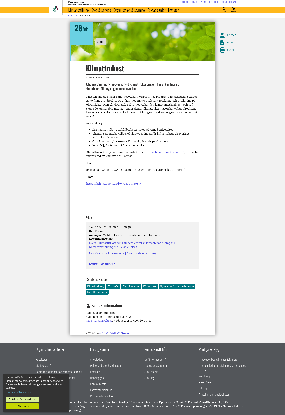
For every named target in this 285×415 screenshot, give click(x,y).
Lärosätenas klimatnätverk (163, 152)
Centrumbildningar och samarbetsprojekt (59, 372)
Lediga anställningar (156, 365)
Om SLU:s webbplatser (187, 406)
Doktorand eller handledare (105, 365)
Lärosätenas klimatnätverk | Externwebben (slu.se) (122, 253)
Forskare (95, 372)
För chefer (113, 286)
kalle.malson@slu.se (99, 320)
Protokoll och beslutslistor (214, 394)
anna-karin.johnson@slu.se (114, 333)
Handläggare (97, 378)
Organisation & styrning (129, 10)
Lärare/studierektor (101, 390)
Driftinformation (153, 359)
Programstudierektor (102, 396)
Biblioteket (42, 365)
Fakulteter (41, 359)
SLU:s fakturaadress (157, 406)
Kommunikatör (98, 384)
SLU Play (149, 378)
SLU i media (151, 372)
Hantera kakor (232, 406)
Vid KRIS (214, 406)
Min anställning (78, 10)
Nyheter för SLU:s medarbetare (177, 286)
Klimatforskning (95, 286)
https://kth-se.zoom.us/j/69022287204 (112, 183)
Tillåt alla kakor (22, 406)
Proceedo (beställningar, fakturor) (218, 359)
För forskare (149, 286)
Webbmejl (204, 376)
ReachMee (205, 382)
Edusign (203, 388)
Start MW (72, 15)
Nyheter (173, 10)
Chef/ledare (96, 359)
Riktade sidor (156, 10)
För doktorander (131, 286)
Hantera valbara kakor (18, 392)
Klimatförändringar (97, 292)
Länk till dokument (102, 264)
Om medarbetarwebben (125, 406)
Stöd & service (101, 10)
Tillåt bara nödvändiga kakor (22, 399)
